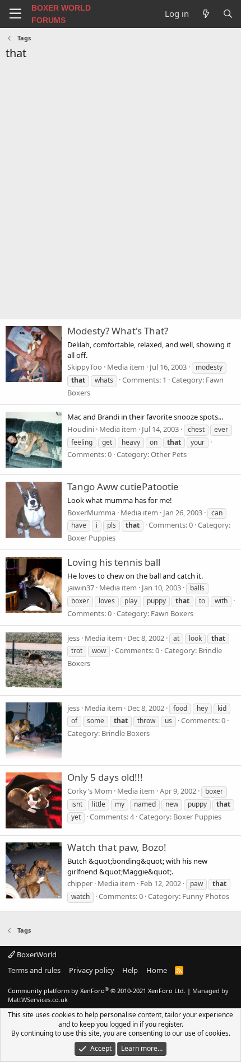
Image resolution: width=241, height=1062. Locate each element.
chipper (79, 883)
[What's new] (205, 13)
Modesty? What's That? (117, 330)
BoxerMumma (91, 512)
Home (156, 970)
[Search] (228, 13)
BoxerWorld (36, 954)
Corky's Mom (89, 791)
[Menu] (15, 14)
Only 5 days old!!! (105, 777)
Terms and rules (34, 970)
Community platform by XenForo (97, 990)
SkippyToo (84, 367)
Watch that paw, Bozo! (116, 847)
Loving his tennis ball (113, 562)
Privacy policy (91, 970)
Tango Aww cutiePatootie (123, 486)
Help (130, 970)
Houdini (80, 429)
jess (73, 638)
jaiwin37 (80, 588)
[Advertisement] (120, 192)
